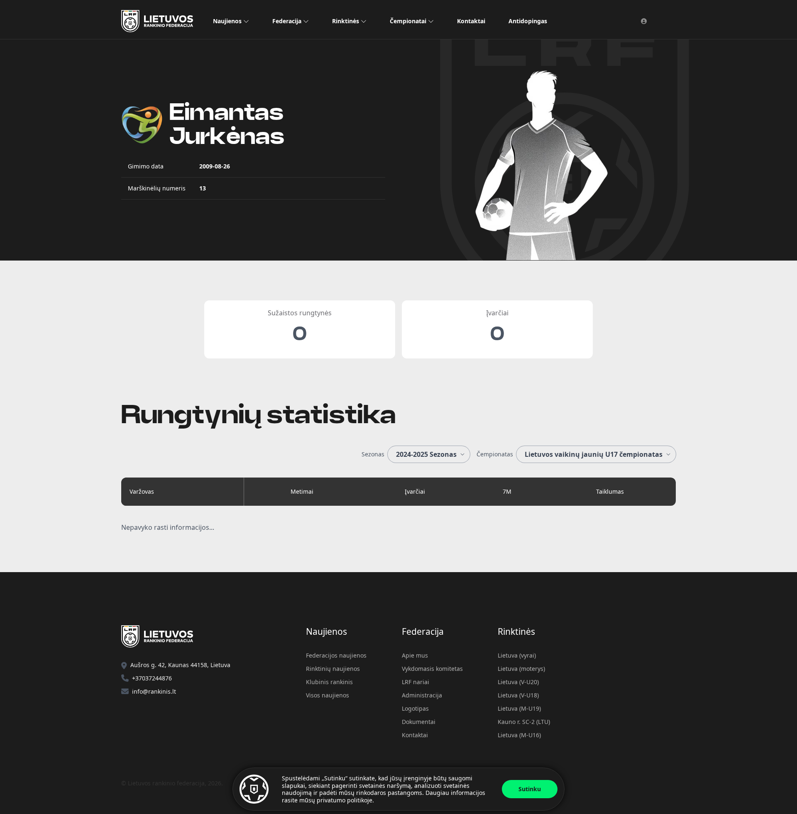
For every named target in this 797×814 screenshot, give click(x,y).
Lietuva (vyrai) (517, 655)
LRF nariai (415, 682)
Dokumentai (418, 722)
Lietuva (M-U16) (519, 735)
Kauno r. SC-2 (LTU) (524, 722)
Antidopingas (528, 21)
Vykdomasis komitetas (432, 669)
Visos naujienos (327, 695)
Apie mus (415, 655)
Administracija (422, 695)
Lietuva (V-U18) (518, 695)
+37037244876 (152, 678)
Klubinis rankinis (329, 682)
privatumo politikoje (344, 800)
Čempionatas (495, 454)
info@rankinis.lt (154, 691)
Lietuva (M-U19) (519, 708)
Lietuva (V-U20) (518, 682)
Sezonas (373, 454)
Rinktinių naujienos (333, 669)
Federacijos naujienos (336, 655)
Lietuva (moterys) (521, 669)
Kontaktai (471, 21)
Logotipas (415, 708)
